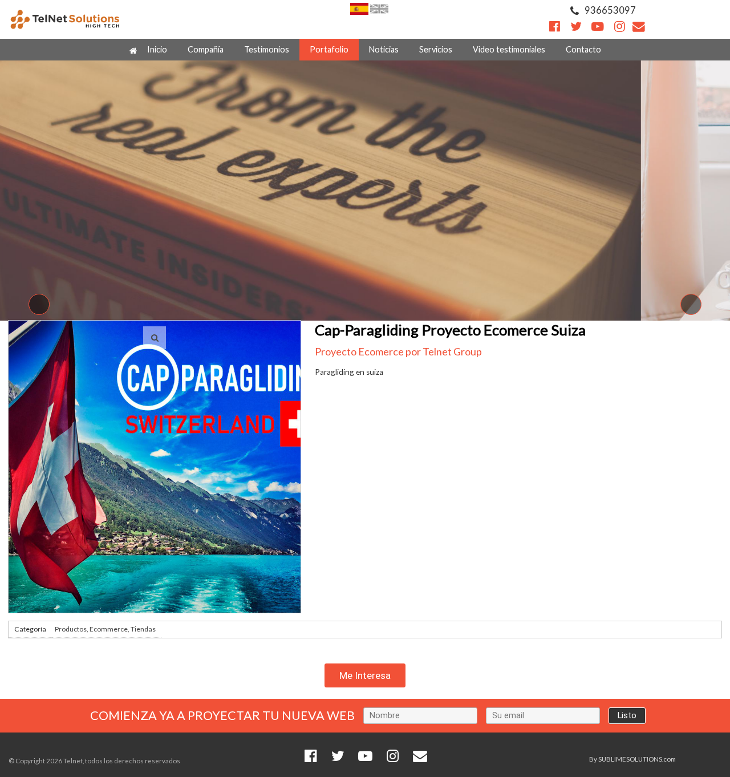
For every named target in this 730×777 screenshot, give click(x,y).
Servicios (435, 49)
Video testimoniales (509, 49)
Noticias (384, 49)
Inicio (156, 49)
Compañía (206, 49)
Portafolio (329, 49)
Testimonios (266, 49)
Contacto (583, 49)
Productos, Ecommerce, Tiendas (105, 629)
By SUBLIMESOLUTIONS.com (632, 759)
